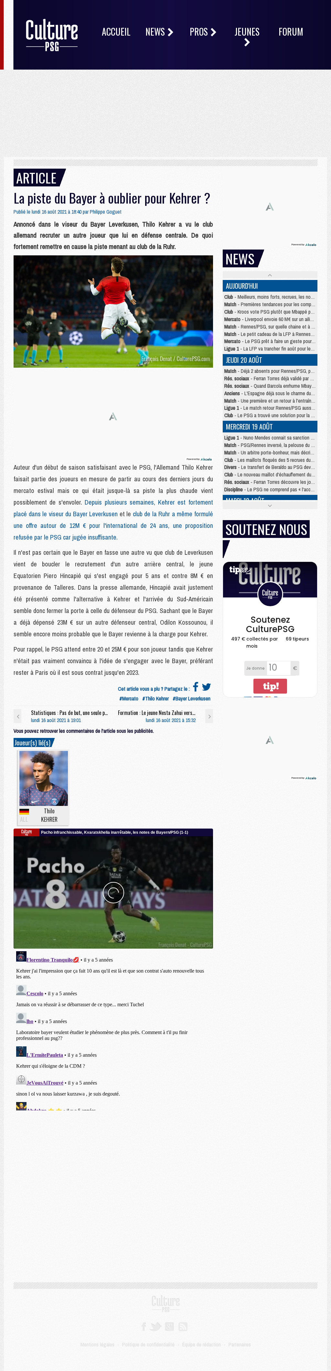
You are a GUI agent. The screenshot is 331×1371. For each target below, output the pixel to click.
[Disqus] (113, 1029)
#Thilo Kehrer (155, 698)
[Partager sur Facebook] (195, 688)
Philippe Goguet (106, 211)
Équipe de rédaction (201, 1344)
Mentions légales (97, 1344)
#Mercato (128, 698)
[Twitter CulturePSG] (155, 1326)
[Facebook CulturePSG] (144, 1326)
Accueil (116, 31)
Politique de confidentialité (148, 1344)
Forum (291, 31)
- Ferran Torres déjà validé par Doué (272, 378)
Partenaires (240, 1344)
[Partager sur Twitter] (206, 688)
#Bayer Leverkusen (191, 698)
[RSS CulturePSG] (183, 1326)
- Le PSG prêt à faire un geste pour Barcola (275, 341)
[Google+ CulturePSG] (169, 1326)
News (156, 31)
